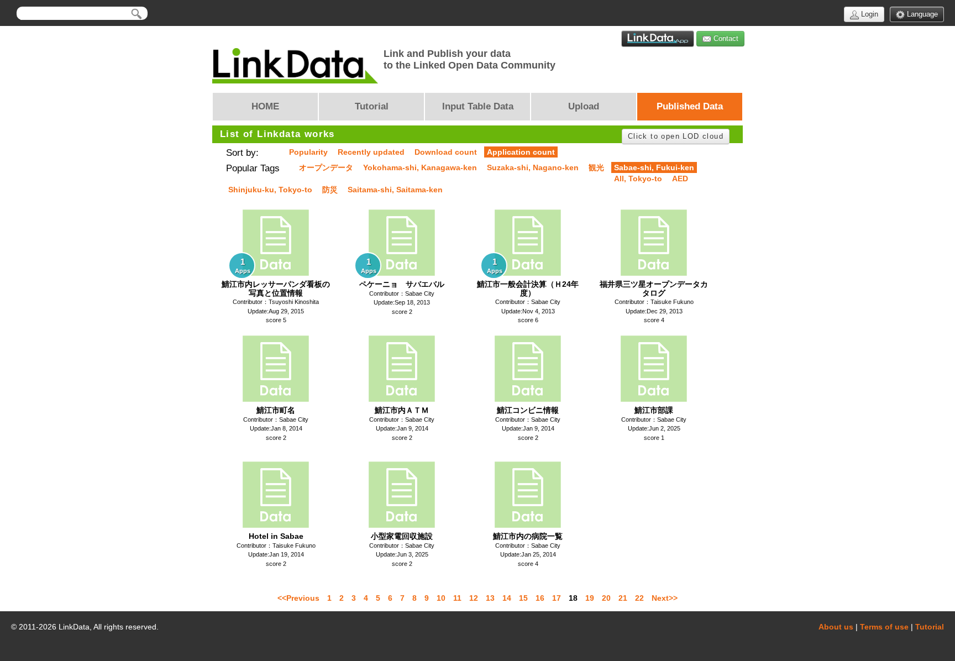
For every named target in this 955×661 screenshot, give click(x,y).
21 (622, 598)
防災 (330, 189)
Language (921, 14)
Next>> (665, 598)
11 (457, 598)
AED (680, 178)
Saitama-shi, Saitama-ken (395, 189)
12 (473, 598)
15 (523, 598)
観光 (596, 167)
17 (556, 598)
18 (573, 598)
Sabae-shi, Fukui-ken (654, 167)
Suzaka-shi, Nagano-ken (533, 167)
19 (589, 598)
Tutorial (929, 626)
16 (540, 598)
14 (506, 598)
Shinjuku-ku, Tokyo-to (270, 189)
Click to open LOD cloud (675, 136)
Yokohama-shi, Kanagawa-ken (420, 167)
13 (490, 598)
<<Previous (298, 598)
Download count (445, 152)
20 (606, 598)
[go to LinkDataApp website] (657, 38)
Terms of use (884, 626)
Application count (521, 152)
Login (868, 14)
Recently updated (371, 152)
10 (441, 598)
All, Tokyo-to (638, 178)
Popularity (308, 152)
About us (835, 626)
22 (639, 598)
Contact (724, 38)
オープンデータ (326, 167)
